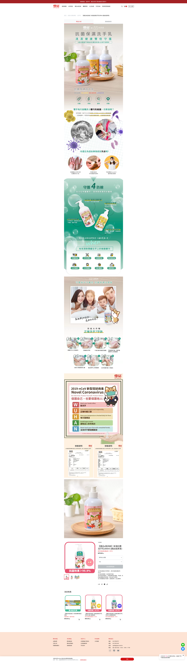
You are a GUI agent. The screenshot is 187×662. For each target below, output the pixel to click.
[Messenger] (183, 649)
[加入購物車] (79, 619)
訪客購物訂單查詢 (85, 641)
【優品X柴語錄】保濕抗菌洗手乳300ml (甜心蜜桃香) (93, 615)
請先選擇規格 (110, 566)
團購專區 (85, 6)
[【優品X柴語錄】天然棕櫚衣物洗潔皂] (72, 603)
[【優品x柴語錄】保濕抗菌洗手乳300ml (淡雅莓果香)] (114, 603)
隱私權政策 (69, 641)
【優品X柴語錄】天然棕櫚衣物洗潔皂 (72, 615)
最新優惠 (64, 6)
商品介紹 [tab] (78, 21)
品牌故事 (55, 641)
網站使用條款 (70, 643)
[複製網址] (107, 584)
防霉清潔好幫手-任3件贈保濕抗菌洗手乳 (93, 1)
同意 (127, 659)
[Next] (92, 557)
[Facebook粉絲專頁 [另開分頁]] (110, 650)
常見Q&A (98, 6)
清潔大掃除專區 (72, 15)
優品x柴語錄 (78, 6)
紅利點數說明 (84, 643)
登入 (131, 6)
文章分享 (55, 643)
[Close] (183, 655)
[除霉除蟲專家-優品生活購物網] (56, 6)
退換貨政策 (69, 645)
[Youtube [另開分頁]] (118, 650)
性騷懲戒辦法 (56, 645)
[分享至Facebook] (102, 584)
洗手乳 (79, 15)
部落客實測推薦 (106, 6)
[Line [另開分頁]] (114, 650)
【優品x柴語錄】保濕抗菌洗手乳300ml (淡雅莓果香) (114, 615)
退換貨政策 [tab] (108, 21)
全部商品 (70, 6)
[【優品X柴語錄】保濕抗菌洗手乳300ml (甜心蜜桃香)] (93, 603)
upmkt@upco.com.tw (117, 645)
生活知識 (91, 6)
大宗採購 (97, 641)
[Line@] (183, 645)
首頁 (65, 15)
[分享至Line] (104, 584)
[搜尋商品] (122, 6)
